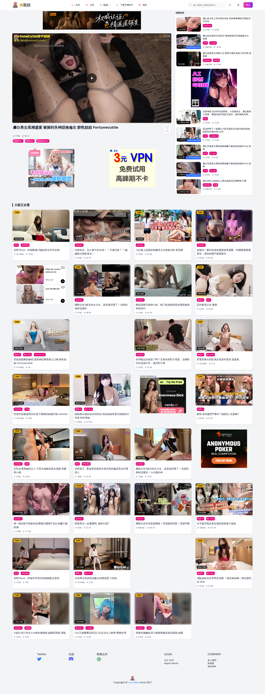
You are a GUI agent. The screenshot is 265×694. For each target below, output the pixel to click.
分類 (92, 4)
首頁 (78, 4)
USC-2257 (169, 660)
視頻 (105, 5)
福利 (145, 4)
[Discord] (71, 659)
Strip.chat (49, 280)
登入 (248, 4)
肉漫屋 (211, 663)
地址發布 (212, 666)
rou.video (133, 682)
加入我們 (212, 660)
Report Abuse (171, 663)
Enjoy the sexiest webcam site (53, 270)
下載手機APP (126, 4)
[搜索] (230, 5)
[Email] (102, 659)
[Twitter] (41, 659)
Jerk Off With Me (52, 289)
